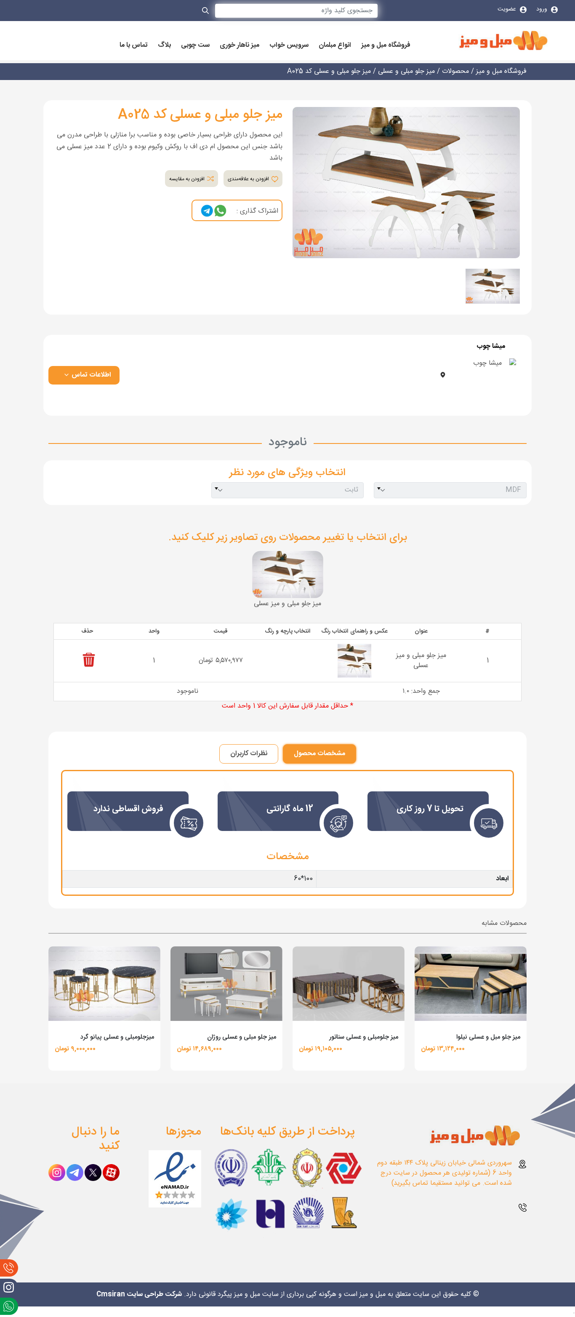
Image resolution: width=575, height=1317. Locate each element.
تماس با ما (134, 45)
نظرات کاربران (248, 753)
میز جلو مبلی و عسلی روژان (241, 1037)
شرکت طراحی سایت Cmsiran (139, 1294)
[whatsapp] (220, 211)
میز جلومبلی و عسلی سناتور (363, 1037)
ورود (542, 9)
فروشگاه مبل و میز (385, 45)
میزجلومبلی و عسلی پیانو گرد (117, 1037)
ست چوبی (195, 45)
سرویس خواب (289, 45)
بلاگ (164, 45)
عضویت (508, 9)
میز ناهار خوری (239, 45)
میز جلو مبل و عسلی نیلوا (488, 1037)
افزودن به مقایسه (187, 179)
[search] (206, 12)
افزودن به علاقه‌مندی (249, 179)
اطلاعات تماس (90, 375)
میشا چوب (491, 347)
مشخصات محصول (319, 753)
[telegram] (207, 211)
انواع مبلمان (335, 45)
